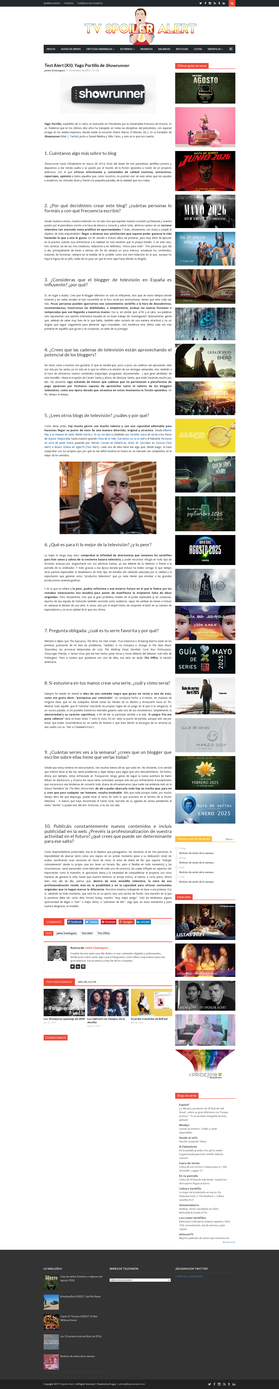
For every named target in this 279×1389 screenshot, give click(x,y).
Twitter (93, 921)
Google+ (128, 921)
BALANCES (164, 49)
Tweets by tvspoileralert (189, 1276)
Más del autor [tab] (87, 982)
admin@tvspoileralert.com (132, 1384)
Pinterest (110, 921)
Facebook (76, 921)
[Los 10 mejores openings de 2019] (64, 1002)
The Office (103, 933)
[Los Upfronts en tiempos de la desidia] (108, 1002)
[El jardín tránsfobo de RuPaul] (151, 1002)
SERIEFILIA (214, 49)
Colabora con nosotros (89, 3)
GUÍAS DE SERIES (71, 49)
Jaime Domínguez (55, 70)
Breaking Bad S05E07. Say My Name (80, 1296)
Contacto (69, 3)
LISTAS (198, 49)
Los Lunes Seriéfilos (192, 1217)
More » (229, 839)
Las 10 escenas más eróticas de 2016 (81, 1336)
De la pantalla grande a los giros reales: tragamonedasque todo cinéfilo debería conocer (201, 1154)
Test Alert (87, 933)
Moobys (184, 1125)
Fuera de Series (189, 1163)
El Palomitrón (188, 1146)
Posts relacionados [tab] (59, 982)
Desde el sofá (188, 1137)
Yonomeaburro (189, 1205)
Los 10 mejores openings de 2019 (64, 1018)
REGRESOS (146, 49)
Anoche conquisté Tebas (192, 1141)
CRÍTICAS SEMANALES (99, 49)
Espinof (184, 1104)
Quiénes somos (52, 3)
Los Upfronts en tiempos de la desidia (106, 1020)
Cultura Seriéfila (190, 1188)
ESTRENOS (126, 49)
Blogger (113, 1384)
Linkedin (145, 921)
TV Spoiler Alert (66, 1384)
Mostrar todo (229, 1242)
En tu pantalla (188, 1175)
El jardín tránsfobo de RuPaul (149, 1018)
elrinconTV (186, 1234)
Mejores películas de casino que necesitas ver (204, 1238)
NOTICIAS (182, 49)
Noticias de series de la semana (196, 853)
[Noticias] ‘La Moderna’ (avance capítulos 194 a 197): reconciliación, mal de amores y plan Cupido (204, 1225)
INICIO (50, 49)
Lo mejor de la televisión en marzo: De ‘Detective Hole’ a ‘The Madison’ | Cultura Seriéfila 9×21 (201, 1196)
